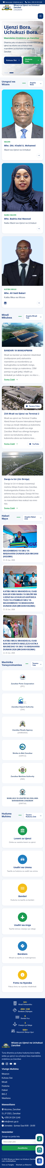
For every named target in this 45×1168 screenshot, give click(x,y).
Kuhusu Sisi (11, 60)
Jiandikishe (23, 1148)
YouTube (35, 444)
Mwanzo (5, 1074)
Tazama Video (34, 406)
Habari (5, 1090)
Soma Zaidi (9, 380)
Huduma (5, 1086)
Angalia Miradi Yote (31, 317)
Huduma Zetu (28, 60)
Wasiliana (6, 1098)
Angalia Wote (33, 84)
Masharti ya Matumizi (24, 1165)
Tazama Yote (35, 664)
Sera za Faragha (8, 1165)
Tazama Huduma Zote (31, 816)
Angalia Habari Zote (30, 518)
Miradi (4, 1082)
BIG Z (4, 1094)
